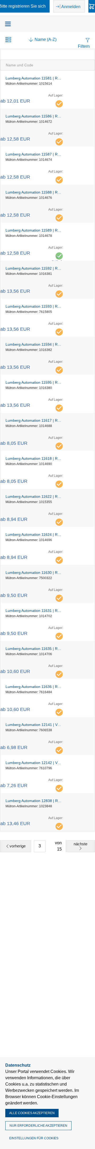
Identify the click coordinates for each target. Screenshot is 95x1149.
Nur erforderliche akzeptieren (38, 1125)
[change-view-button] (8, 40)
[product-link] (47, 90)
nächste (80, 844)
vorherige (18, 846)
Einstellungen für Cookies (33, 1138)
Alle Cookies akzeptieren (32, 1113)
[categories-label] (8, 24)
